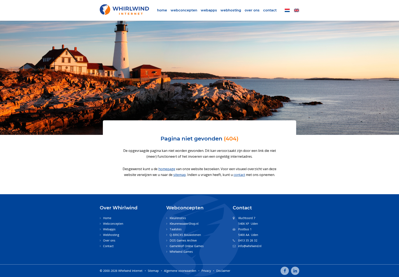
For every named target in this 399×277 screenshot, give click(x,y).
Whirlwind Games (181, 252)
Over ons (252, 10)
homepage (166, 169)
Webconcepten (184, 10)
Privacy (206, 271)
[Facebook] (285, 271)
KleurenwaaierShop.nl (184, 224)
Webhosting (230, 10)
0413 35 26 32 (247, 240)
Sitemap (153, 271)
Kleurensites (178, 218)
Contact (270, 10)
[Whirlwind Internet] (124, 9)
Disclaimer (223, 271)
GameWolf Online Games (187, 246)
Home (162, 10)
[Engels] (296, 10)
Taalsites (176, 229)
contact (239, 174)
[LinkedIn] (295, 271)
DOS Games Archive (183, 240)
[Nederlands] (287, 10)
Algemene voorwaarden (180, 271)
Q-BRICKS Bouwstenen (185, 235)
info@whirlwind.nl (249, 246)
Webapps (209, 10)
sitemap (179, 174)
